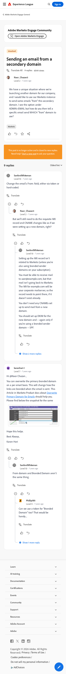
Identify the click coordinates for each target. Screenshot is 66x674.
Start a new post (29, 153)
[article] (33, 190)
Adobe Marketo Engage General (17, 14)
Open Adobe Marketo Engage (29, 36)
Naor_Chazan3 (21, 77)
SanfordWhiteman (22, 175)
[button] (17, 70)
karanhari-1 (19, 368)
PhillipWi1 (30, 500)
